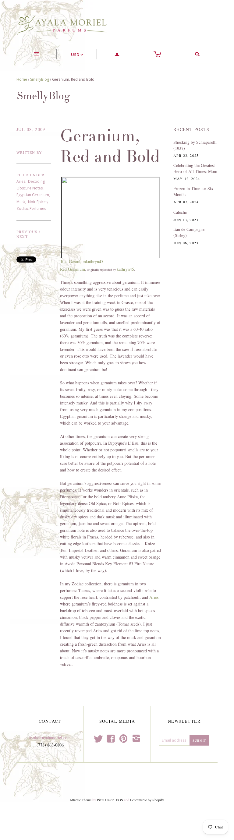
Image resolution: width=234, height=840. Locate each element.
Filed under (30, 174)
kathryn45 (94, 261)
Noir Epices (38, 201)
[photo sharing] (111, 217)
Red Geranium (73, 261)
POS (119, 799)
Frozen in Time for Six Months (193, 191)
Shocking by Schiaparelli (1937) (195, 145)
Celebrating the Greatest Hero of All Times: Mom (195, 168)
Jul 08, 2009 (30, 129)
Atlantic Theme (80, 799)
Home (21, 79)
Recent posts (191, 129)
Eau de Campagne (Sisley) (188, 232)
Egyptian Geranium (32, 194)
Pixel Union (105, 799)
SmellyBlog (39, 79)
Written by (29, 152)
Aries (20, 181)
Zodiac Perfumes (31, 208)
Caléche (180, 212)
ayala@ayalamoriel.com (50, 737)
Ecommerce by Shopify (147, 799)
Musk (20, 201)
